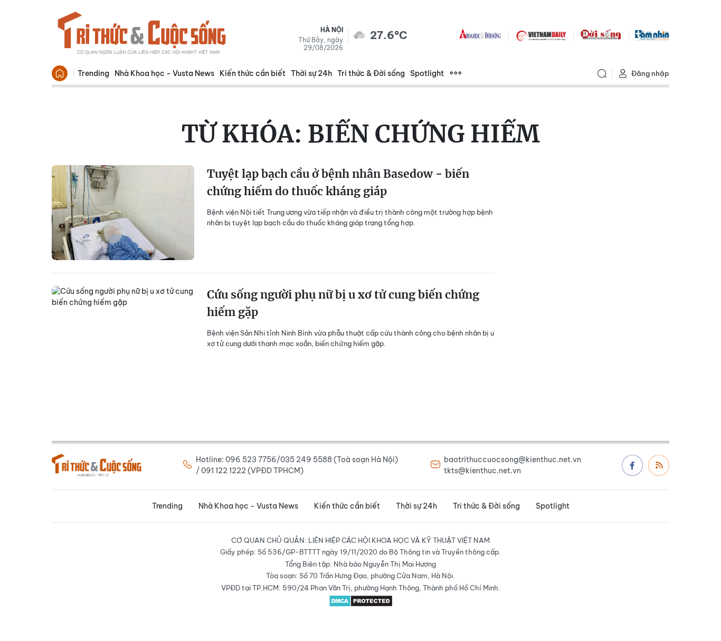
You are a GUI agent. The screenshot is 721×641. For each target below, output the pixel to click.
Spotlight (427, 73)
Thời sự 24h (311, 73)
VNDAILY (540, 34)
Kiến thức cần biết (253, 73)
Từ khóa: (361, 134)
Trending (93, 73)
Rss (658, 465)
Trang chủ (60, 73)
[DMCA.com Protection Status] (360, 601)
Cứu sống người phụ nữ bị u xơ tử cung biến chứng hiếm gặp (343, 304)
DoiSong (601, 34)
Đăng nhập (650, 73)
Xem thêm (455, 73)
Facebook (632, 465)
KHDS (480, 34)
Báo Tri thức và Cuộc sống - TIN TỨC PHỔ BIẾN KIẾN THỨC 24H (141, 34)
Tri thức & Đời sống (371, 73)
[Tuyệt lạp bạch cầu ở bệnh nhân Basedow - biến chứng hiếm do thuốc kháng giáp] (123, 212)
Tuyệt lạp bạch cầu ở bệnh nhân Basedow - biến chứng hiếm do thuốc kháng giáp (338, 183)
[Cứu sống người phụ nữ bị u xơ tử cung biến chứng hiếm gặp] (123, 333)
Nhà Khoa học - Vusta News (164, 73)
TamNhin (652, 34)
